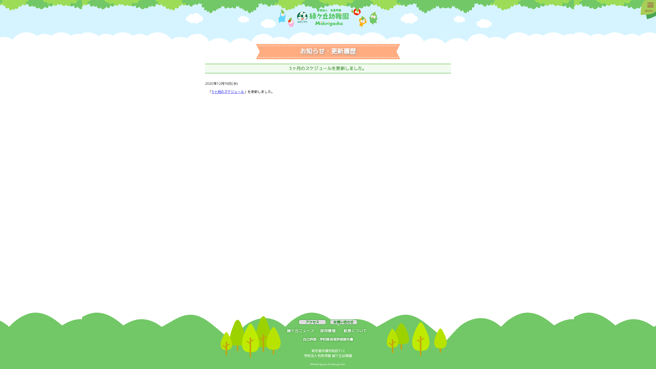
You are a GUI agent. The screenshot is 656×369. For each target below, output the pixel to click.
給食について (355, 330)
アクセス (312, 322)
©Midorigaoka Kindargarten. (328, 364)
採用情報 (328, 330)
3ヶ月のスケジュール (228, 91)
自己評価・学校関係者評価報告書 (328, 339)
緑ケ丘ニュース (300, 330)
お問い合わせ (343, 322)
